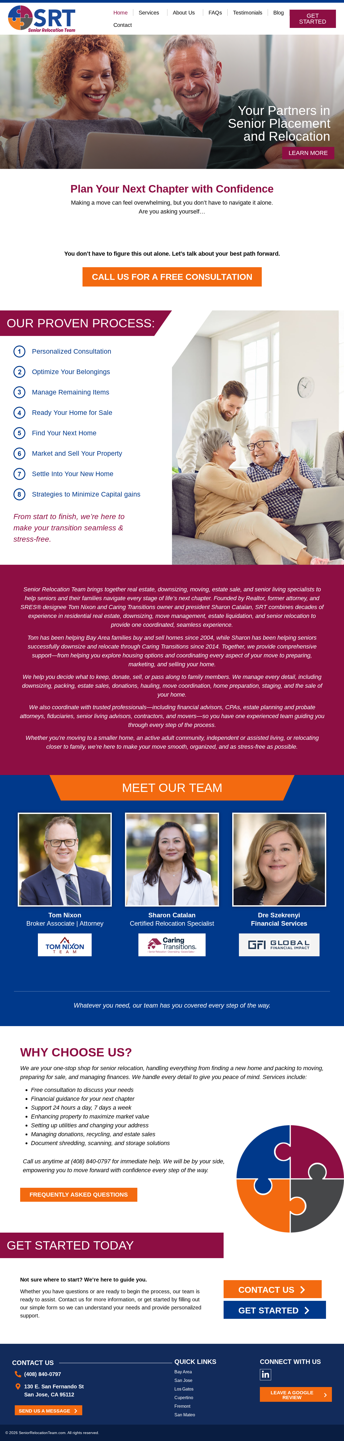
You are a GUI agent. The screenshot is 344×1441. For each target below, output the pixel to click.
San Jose (183, 1380)
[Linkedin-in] (265, 1374)
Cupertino (183, 1397)
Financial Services (279, 923)
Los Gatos (184, 1389)
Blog (278, 13)
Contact (122, 25)
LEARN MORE (64, 884)
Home (120, 13)
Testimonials (247, 13)
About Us (184, 13)
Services (149, 13)
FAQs (215, 13)
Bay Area (183, 1372)
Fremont (182, 1406)
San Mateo (184, 1415)
